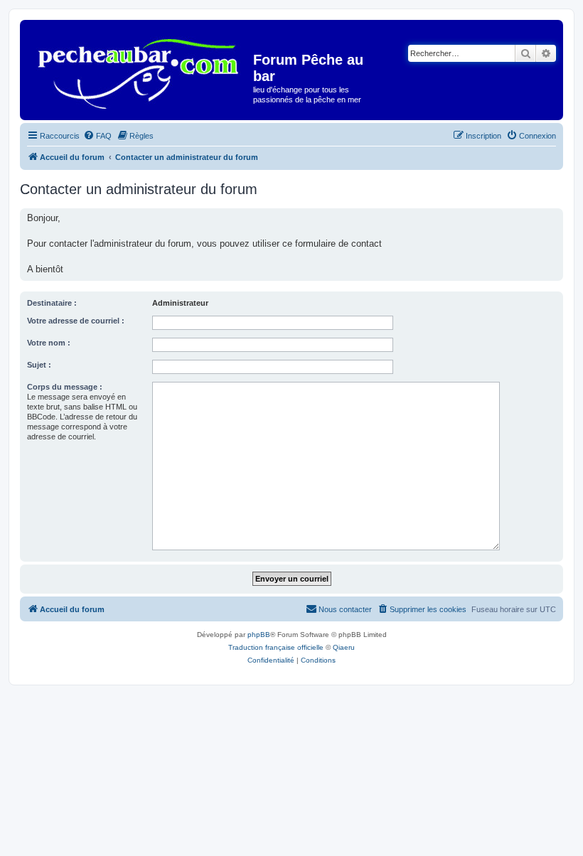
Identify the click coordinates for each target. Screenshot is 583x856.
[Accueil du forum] (138, 68)
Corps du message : (64, 386)
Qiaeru (344, 647)
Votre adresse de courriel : (75, 320)
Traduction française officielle (275, 647)
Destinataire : (52, 303)
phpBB (258, 634)
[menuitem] (97, 135)
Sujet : (39, 364)
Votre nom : (48, 342)
